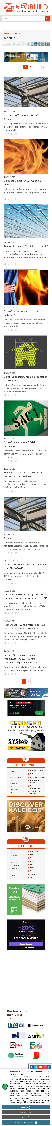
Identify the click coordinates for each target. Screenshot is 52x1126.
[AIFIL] (36, 1055)
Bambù (12, 859)
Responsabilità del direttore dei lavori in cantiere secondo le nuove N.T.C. (25, 626)
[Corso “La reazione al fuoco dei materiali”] (26, 287)
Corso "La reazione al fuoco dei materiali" (21, 313)
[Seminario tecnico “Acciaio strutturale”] (26, 222)
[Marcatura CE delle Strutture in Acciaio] (26, 91)
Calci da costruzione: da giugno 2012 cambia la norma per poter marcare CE (25, 596)
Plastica (32, 861)
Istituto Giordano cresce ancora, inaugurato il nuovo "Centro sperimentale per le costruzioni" (22, 658)
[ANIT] (36, 1035)
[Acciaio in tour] (26, 513)
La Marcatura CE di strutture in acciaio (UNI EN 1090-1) (25, 566)
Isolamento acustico (37, 770)
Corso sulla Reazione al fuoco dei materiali (23, 182)
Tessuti (32, 874)
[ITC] (16, 1025)
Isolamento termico (37, 774)
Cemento (13, 869)
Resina (32, 871)
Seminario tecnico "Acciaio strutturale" (26, 246)
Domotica (13, 784)
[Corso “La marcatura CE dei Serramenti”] (26, 418)
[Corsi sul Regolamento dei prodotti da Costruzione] (26, 352)
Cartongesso (14, 865)
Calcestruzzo (14, 862)
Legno (32, 855)
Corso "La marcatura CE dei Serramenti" (19, 444)
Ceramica (13, 872)
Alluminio (13, 856)
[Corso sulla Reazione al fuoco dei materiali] (26, 156)
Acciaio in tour (12, 537)
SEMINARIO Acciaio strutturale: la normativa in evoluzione (23, 474)
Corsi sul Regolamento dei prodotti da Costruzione (25, 378)
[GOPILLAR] (16, 1055)
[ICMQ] (16, 1045)
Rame (32, 868)
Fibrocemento (35, 851)
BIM (11, 780)
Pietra (32, 858)
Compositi (13, 875)
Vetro (32, 877)
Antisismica (14, 771)
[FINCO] (36, 1045)
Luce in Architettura (37, 777)
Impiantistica (14, 792)
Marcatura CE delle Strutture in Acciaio (22, 117)
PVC (31, 864)
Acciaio (12, 852)
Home (6, 33)
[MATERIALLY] (36, 1025)
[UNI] (16, 1035)
